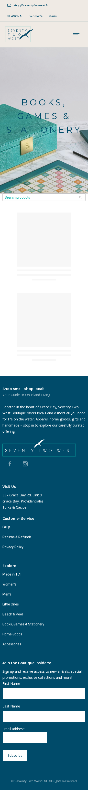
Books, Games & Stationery (23, 624)
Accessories (11, 644)
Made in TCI (11, 574)
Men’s (53, 16)
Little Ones (10, 604)
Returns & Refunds (17, 537)
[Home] (19, 41)
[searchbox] (44, 197)
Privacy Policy (12, 547)
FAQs (6, 527)
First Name (11, 683)
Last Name (11, 706)
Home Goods (12, 634)
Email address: (13, 728)
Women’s (36, 16)
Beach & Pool (12, 614)
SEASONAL (15, 16)
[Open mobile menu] (78, 34)
